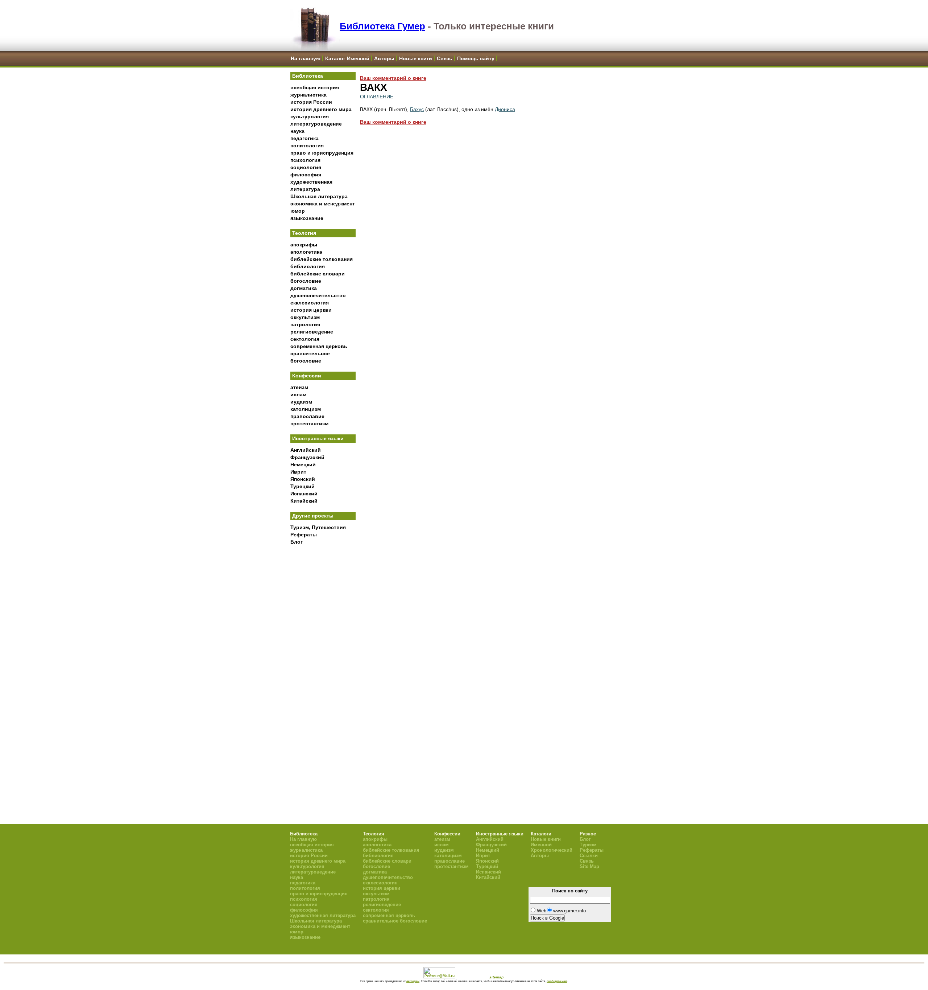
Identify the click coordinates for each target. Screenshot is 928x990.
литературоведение (316, 124)
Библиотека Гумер (382, 26)
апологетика (306, 252)
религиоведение (311, 332)
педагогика (304, 138)
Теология (304, 233)
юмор (297, 211)
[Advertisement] (323, 668)
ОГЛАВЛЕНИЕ (376, 96)
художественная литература (323, 915)
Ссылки (589, 855)
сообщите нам (557, 981)
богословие (305, 281)
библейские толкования (321, 259)
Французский (307, 457)
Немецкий (303, 464)
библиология (307, 266)
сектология (304, 339)
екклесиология (309, 303)
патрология (305, 324)
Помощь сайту (475, 58)
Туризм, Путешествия (318, 527)
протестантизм (309, 423)
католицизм (305, 409)
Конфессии (306, 376)
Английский (305, 450)
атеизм (299, 387)
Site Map (589, 866)
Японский (302, 479)
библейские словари (317, 274)
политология (307, 145)
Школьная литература (319, 196)
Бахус (417, 109)
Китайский (304, 501)
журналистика (308, 95)
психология (305, 160)
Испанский (304, 493)
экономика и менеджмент (322, 203)
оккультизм (305, 317)
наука (297, 131)
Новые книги (415, 58)
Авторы (384, 58)
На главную (305, 58)
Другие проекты (313, 516)
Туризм (588, 844)
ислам (298, 394)
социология (305, 167)
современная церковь (318, 346)
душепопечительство (318, 295)
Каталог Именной (347, 58)
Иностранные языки (318, 438)
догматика (303, 288)
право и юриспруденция (321, 153)
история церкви (311, 310)
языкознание (306, 218)
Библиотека (307, 76)
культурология (309, 116)
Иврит (298, 472)
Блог (296, 542)
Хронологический (551, 850)
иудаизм (301, 402)
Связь (444, 58)
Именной (541, 844)
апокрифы (303, 245)
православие (307, 416)
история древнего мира (321, 109)
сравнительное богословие (395, 921)
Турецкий (302, 486)
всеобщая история (314, 87)
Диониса (505, 109)
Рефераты (303, 534)
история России (311, 102)
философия (305, 174)
